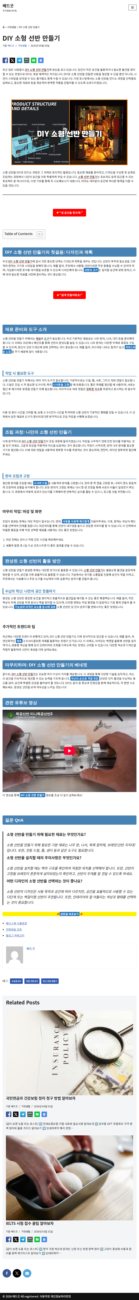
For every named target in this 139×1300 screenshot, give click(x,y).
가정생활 (11, 27)
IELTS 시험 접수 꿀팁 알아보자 (30, 1223)
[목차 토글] (38, 234)
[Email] (27, 1273)
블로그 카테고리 (15, 935)
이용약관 (45, 1296)
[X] (17, 1273)
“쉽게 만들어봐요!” (71, 295)
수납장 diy (16, 981)
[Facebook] (7, 1273)
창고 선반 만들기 (50, 981)
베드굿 (11, 45)
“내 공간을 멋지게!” (71, 213)
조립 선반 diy (32, 981)
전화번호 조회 (14, 929)
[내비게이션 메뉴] (132, 7)
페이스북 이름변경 (16, 923)
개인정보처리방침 (61, 1296)
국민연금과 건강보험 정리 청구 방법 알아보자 (40, 1098)
